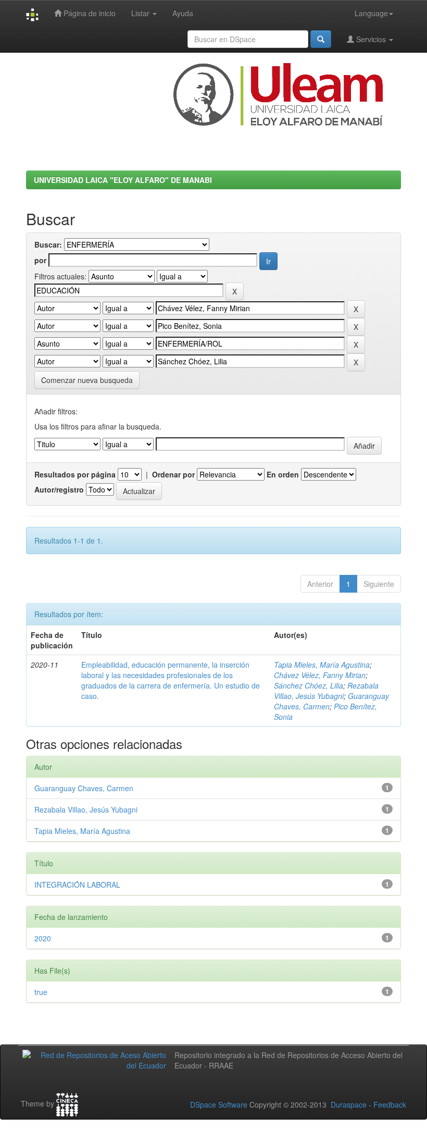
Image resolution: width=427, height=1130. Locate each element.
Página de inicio (88, 13)
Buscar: (48, 244)
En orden (283, 474)
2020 (42, 938)
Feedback (389, 1104)
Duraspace (349, 1104)
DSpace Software (218, 1104)
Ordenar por (173, 474)
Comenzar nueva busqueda (87, 380)
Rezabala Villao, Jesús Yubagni (326, 690)
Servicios (371, 39)
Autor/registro (59, 489)
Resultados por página (75, 474)
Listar (141, 13)
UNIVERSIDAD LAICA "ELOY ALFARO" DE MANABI (123, 180)
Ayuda (182, 13)
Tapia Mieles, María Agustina (322, 664)
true (40, 992)
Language (371, 13)
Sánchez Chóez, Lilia (308, 685)
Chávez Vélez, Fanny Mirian (320, 675)
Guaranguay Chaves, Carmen (83, 788)
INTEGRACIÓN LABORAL (77, 884)
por (40, 260)
